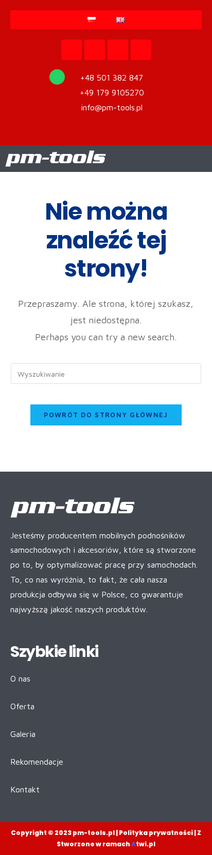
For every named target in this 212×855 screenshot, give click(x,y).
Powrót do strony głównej (106, 415)
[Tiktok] (118, 50)
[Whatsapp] (57, 77)
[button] (201, 158)
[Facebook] (94, 50)
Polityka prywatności (156, 832)
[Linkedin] (141, 50)
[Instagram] (71, 50)
